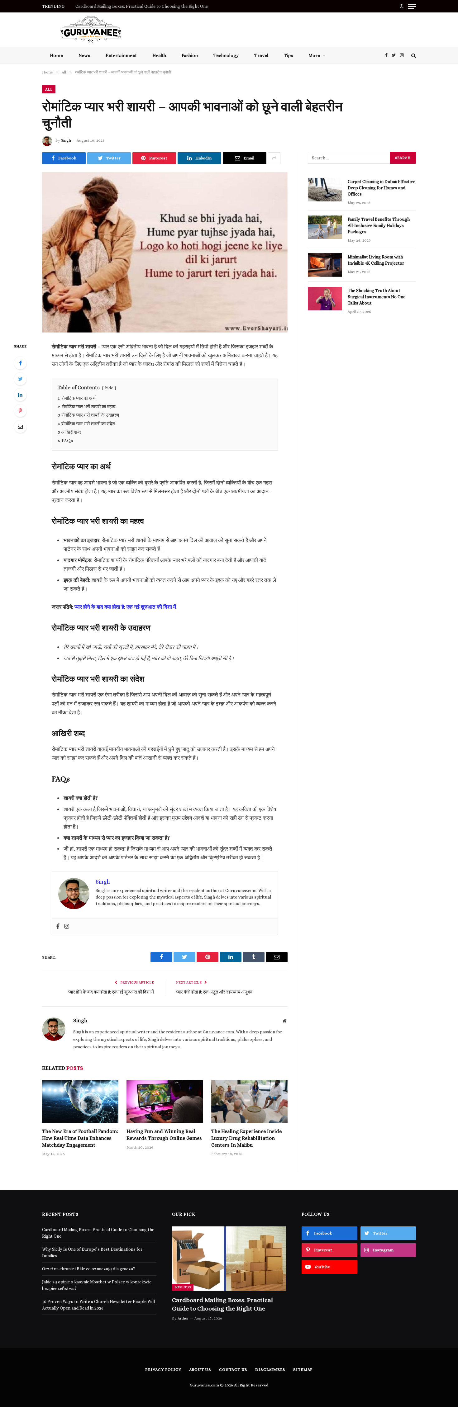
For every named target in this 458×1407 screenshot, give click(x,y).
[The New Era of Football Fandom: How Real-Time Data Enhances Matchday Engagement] (80, 1101)
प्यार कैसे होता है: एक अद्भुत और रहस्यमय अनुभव (214, 992)
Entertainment (121, 55)
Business (182, 1287)
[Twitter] (20, 379)
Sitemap (302, 1369)
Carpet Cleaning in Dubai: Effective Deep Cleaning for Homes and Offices (381, 187)
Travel (261, 55)
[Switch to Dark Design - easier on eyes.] (401, 6)
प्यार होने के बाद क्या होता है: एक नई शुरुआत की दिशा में (125, 607)
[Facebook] (20, 363)
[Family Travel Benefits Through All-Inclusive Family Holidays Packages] (325, 227)
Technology (226, 55)
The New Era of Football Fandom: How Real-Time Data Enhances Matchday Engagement (80, 1138)
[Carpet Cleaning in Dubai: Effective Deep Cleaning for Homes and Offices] (325, 189)
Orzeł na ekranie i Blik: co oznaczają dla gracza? (88, 1268)
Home (56, 55)
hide (109, 387)
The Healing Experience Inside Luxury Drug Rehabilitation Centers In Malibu (246, 1138)
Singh (66, 140)
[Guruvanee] (90, 29)
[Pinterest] (20, 410)
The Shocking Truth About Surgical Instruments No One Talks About (376, 296)
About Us (200, 1369)
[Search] (413, 55)
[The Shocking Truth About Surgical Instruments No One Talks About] (325, 298)
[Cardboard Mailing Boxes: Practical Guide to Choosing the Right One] (229, 1258)
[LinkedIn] (20, 395)
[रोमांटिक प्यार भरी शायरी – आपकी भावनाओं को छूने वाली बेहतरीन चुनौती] (165, 252)
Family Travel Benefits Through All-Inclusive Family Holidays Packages (379, 225)
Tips (288, 55)
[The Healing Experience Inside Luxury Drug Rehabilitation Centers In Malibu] (249, 1101)
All (48, 89)
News (84, 55)
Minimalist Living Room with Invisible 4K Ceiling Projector (376, 260)
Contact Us (233, 1369)
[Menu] (412, 6)
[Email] (20, 426)
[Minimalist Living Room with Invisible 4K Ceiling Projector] (325, 265)
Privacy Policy (163, 1369)
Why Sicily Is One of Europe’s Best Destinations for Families (133, 6)
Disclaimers (270, 1369)
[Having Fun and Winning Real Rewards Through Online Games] (164, 1101)
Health (159, 55)
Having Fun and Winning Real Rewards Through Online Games (164, 1134)
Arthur (183, 1318)
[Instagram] (66, 926)
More (314, 55)
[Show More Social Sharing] (274, 158)
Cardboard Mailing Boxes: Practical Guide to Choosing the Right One (222, 1304)
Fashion (190, 55)
